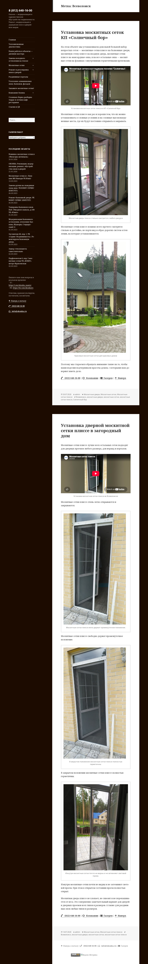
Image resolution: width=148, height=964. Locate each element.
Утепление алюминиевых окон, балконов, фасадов (20, 82)
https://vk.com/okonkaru (23, 288)
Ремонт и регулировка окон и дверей (19, 71)
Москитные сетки (16, 65)
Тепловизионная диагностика (16, 45)
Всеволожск (81, 397)
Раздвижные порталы (18, 77)
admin (77, 394)
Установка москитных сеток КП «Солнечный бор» (92, 34)
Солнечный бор (80, 399)
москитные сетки (111, 397)
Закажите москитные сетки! (21, 88)
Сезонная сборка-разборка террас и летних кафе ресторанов (20, 100)
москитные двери (95, 397)
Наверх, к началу (18, 301)
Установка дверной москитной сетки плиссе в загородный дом (95, 430)
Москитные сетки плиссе (111, 932)
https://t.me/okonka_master (20, 285)
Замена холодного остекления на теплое (18, 59)
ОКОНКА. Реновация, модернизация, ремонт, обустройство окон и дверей (21, 166)
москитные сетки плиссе (116, 934)
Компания (91, 378)
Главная (12, 40)
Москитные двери (92, 394)
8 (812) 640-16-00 (20, 10)
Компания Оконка (17, 93)
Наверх (121, 378)
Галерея (107, 378)
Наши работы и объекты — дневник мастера (21, 52)
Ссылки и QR (14, 107)
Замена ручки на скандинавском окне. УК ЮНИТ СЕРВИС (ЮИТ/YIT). (22, 188)
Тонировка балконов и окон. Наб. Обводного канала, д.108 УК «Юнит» (21, 210)
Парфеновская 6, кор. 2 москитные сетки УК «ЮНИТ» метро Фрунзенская (21, 261)
